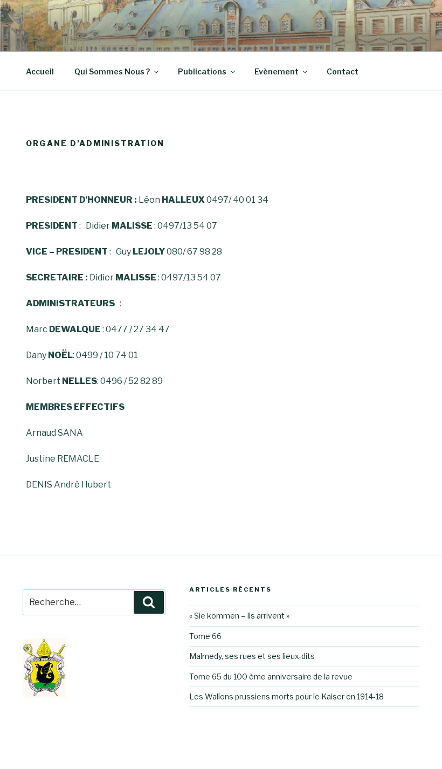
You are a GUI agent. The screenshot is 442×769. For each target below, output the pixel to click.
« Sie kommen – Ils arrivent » (239, 615)
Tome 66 (205, 636)
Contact (342, 71)
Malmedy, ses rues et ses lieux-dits (252, 656)
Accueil (40, 71)
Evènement (276, 71)
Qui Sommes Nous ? (112, 71)
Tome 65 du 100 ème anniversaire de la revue (271, 676)
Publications (202, 71)
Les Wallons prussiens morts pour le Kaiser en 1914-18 (286, 696)
